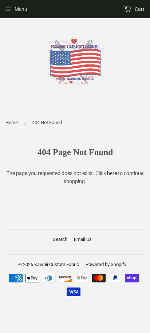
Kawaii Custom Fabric (56, 264)
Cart (139, 9)
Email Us (83, 239)
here (112, 173)
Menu (21, 9)
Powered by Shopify (106, 264)
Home (11, 122)
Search (60, 239)
